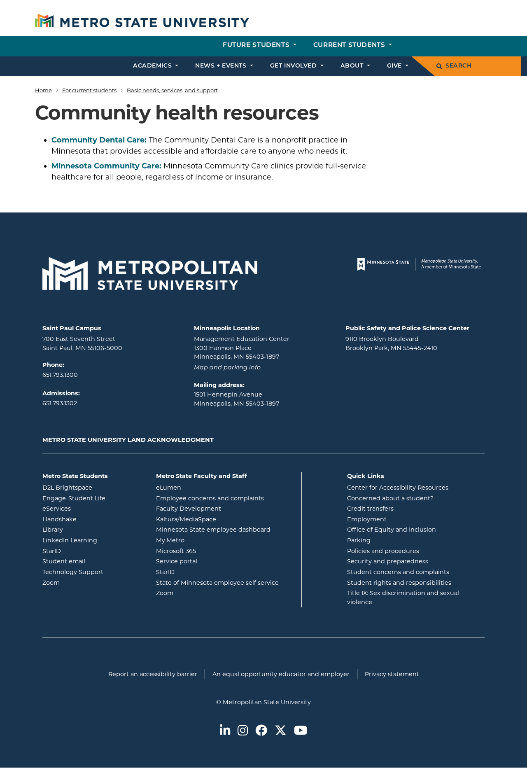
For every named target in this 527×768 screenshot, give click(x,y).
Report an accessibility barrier (152, 674)
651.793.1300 (60, 374)
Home (43, 90)
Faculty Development (188, 508)
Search (458, 66)
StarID (84, 551)
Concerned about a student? (390, 498)
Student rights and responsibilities (399, 582)
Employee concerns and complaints (210, 498)
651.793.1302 (59, 403)
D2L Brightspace (93, 487)
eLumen (201, 487)
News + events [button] (221, 66)
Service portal (210, 561)
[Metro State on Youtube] (300, 731)
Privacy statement (392, 674)
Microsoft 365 (209, 551)
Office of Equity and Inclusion (391, 529)
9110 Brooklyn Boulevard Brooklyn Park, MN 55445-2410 (391, 343)
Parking (359, 540)
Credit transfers (370, 508)
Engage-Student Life (93, 498)
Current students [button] (350, 45)
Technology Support (72, 572)
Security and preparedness (387, 561)
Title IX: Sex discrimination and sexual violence (403, 597)
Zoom (84, 582)
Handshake (92, 519)
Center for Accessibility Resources (397, 487)
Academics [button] (153, 66)
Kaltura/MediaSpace (219, 519)
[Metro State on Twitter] (281, 731)
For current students (89, 90)
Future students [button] (257, 45)
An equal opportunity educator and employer (281, 674)
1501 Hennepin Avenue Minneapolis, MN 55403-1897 (236, 399)
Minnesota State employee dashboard (225, 529)
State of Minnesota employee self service (225, 582)
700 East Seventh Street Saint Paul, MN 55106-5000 (82, 343)
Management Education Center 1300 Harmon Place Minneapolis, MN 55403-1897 (241, 347)
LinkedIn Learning (93, 540)
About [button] (352, 66)
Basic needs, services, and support (172, 90)
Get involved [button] (294, 66)
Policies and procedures (383, 551)
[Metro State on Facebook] (261, 731)
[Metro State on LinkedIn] (225, 731)
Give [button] (395, 66)
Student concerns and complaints (398, 572)
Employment (367, 519)
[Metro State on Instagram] (243, 731)
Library (85, 529)
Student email (93, 561)
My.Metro (203, 540)
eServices (89, 508)
